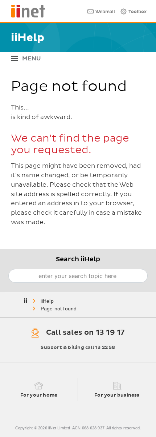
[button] (75, 58)
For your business (116, 395)
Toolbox (137, 12)
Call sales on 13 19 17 (85, 332)
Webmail (105, 12)
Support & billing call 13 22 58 (78, 347)
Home (48, 301)
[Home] (25, 11)
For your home (39, 395)
